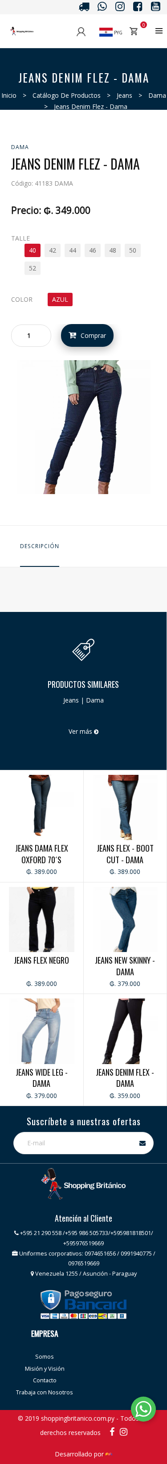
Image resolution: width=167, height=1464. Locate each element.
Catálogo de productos (67, 95)
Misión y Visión (45, 1368)
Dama (157, 95)
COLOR (22, 299)
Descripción (39, 545)
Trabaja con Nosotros (44, 1392)
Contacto (45, 1380)
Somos (44, 1356)
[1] (84, 426)
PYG (117, 32)
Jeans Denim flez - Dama (90, 106)
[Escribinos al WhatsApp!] (143, 1411)
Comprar (93, 335)
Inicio (8, 95)
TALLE (20, 238)
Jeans (124, 95)
